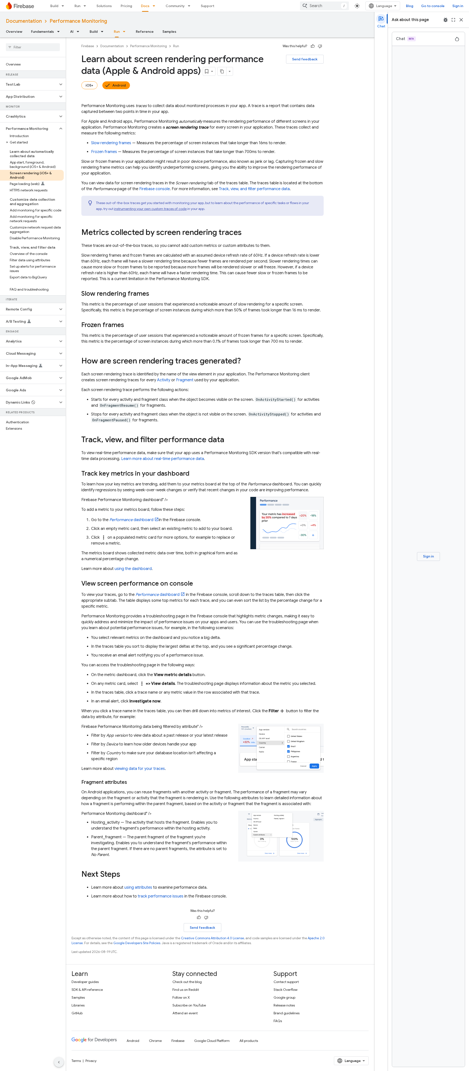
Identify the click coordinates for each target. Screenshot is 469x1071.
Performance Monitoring (78, 21)
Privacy (90, 1061)
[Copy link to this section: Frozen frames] (129, 325)
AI (72, 31)
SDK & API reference (87, 989)
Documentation (24, 21)
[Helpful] (312, 46)
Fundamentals (42, 31)
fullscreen (453, 20)
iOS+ (89, 85)
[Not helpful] (320, 46)
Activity (163, 380)
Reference (145, 31)
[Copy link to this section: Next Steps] (125, 875)
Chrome (155, 1040)
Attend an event (185, 1013)
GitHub (77, 1013)
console (154, 188)
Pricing (126, 6)
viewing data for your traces (140, 768)
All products (248, 1040)
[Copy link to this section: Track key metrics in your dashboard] (194, 474)
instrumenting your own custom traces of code (150, 209)
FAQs (278, 1021)
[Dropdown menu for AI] (79, 31)
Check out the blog (187, 982)
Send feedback (305, 59)
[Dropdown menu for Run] (86, 6)
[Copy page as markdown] (222, 71)
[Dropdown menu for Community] (190, 6)
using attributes (138, 887)
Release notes (284, 1005)
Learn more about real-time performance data (162, 458)
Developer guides (85, 982)
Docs (145, 6)
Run (77, 6)
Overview (14, 31)
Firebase (87, 46)
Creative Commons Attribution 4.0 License (212, 938)
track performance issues (160, 896)
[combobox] (324, 5)
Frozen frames (104, 151)
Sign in (457, 6)
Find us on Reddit (185, 989)
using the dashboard (133, 568)
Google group (284, 997)
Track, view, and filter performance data (254, 188)
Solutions (104, 6)
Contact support (286, 982)
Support (207, 6)
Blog (409, 6)
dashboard (131, 519)
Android (119, 85)
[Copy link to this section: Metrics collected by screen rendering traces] (246, 233)
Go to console (433, 6)
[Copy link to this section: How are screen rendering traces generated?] (246, 361)
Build (54, 6)
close (461, 20)
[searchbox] (33, 47)
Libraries (78, 1005)
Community (175, 6)
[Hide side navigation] (59, 1062)
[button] (29, 84)
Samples (169, 31)
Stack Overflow (286, 989)
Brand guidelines (286, 1013)
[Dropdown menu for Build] (64, 6)
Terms (76, 1061)
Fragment (184, 380)
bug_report (445, 20)
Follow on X (181, 997)
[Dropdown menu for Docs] (155, 6)
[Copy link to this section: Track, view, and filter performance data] (229, 440)
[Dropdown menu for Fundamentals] (60, 31)
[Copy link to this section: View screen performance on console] (198, 584)
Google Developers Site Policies (136, 943)
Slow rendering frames (111, 143)
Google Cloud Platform (212, 1040)
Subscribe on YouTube (189, 1005)
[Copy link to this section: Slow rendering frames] (154, 294)
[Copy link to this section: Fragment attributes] (132, 782)
